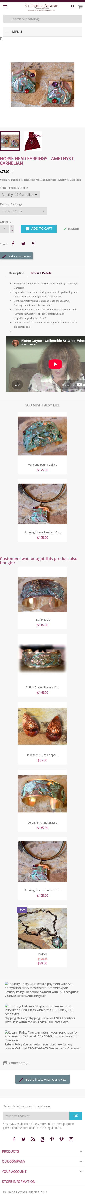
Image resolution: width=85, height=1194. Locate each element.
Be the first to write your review (45, 1079)
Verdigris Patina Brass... (42, 822)
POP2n (42, 953)
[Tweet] (23, 244)
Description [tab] (16, 273)
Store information (18, 1181)
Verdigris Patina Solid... (42, 464)
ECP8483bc (42, 619)
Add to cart (41, 228)
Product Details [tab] (41, 273)
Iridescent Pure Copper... (42, 755)
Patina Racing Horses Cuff (42, 687)
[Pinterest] (34, 244)
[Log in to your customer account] (73, 7)
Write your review (19, 256)
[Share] (13, 244)
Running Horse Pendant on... (42, 532)
